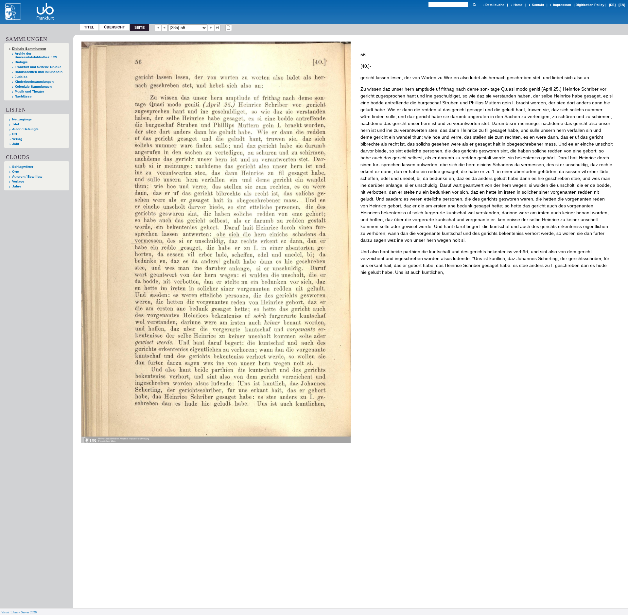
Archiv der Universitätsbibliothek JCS (36, 55)
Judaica (21, 77)
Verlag (17, 139)
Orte (15, 171)
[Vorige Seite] (164, 28)
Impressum (562, 5)
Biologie (21, 62)
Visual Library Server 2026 (19, 612)
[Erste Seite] (158, 28)
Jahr (15, 144)
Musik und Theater (29, 91)
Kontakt (538, 5)
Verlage (18, 181)
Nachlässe (23, 96)
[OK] (474, 5)
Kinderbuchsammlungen (34, 81)
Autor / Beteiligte (25, 129)
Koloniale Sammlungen (33, 86)
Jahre (16, 186)
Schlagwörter (22, 166)
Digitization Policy (590, 5)
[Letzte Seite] (217, 28)
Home (518, 5)
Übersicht (114, 27)
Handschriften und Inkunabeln (38, 72)
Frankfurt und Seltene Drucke (38, 67)
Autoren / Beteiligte (27, 176)
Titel (89, 27)
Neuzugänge (22, 119)
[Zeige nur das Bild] (228, 28)
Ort (14, 134)
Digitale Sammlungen (29, 48)
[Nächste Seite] (211, 28)
